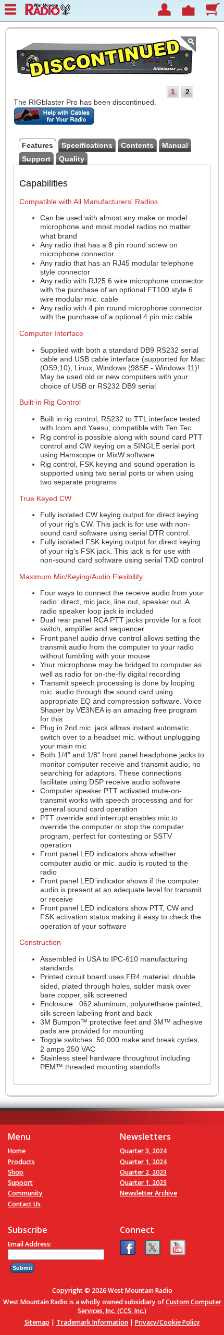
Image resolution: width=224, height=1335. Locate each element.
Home (17, 1150)
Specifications (87, 145)
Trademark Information (92, 1322)
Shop (15, 1172)
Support (36, 159)
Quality (71, 159)
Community (25, 1193)
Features (37, 145)
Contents (137, 145)
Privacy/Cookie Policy (167, 1322)
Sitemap (36, 1322)
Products (21, 1161)
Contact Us (24, 1204)
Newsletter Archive (148, 1193)
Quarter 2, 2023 (143, 1172)
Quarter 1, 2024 (143, 1161)
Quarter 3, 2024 (143, 1150)
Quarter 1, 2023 (143, 1182)
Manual (175, 145)
